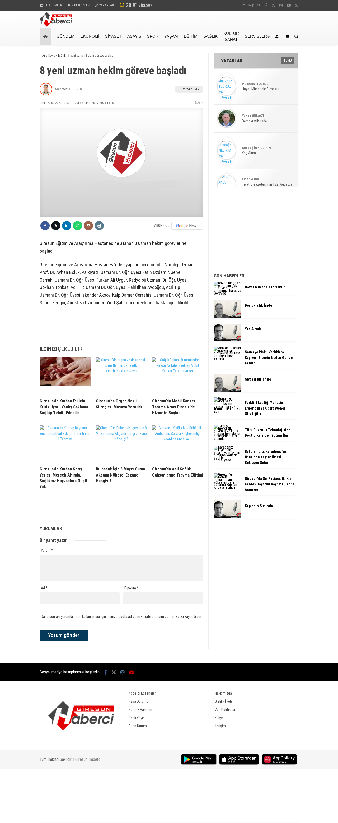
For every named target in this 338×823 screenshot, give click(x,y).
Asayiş (134, 36)
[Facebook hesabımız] (266, 5)
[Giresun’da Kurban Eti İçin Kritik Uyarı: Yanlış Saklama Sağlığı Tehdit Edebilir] (65, 375)
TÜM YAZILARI (189, 89)
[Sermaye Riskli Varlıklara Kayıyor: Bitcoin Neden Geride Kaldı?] (227, 358)
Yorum (47, 550)
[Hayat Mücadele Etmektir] (227, 293)
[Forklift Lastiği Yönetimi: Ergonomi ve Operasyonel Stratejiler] (227, 411)
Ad (44, 588)
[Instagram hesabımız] (281, 5)
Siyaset (113, 36)
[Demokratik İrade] (227, 317)
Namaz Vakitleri (140, 710)
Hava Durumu (138, 701)
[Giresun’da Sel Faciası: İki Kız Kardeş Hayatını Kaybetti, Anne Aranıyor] (227, 487)
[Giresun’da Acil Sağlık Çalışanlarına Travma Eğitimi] (177, 443)
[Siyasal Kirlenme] (227, 390)
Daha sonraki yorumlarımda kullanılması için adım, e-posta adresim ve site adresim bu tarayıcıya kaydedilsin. (121, 616)
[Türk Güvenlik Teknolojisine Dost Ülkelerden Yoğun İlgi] (227, 438)
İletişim (220, 726)
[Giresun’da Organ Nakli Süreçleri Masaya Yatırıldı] (121, 375)
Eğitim (191, 36)
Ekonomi (89, 36)
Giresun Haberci (88, 759)
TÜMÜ (288, 60)
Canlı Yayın (137, 718)
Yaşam (171, 36)
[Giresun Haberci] (56, 25)
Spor (152, 36)
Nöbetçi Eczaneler (142, 693)
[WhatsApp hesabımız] (296, 5)
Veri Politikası (225, 710)
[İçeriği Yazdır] (99, 225)
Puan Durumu (139, 726)
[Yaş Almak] (227, 340)
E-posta (131, 588)
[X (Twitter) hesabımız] (273, 5)
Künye (219, 718)
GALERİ (54, 5)
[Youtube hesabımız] (289, 5)
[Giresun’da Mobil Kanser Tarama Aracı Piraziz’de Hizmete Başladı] (177, 375)
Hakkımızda (223, 693)
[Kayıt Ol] (277, 36)
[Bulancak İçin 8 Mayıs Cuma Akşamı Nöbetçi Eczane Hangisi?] (121, 443)
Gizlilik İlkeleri (224, 701)
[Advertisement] (321, 130)
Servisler (256, 36)
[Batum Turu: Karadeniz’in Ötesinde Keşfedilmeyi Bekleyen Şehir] (227, 460)
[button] (46, 36)
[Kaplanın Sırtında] (227, 517)
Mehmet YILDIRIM (69, 89)
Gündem (65, 36)
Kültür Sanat (231, 36)
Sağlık (210, 36)
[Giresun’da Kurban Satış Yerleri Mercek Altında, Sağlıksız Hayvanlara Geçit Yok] (65, 443)
